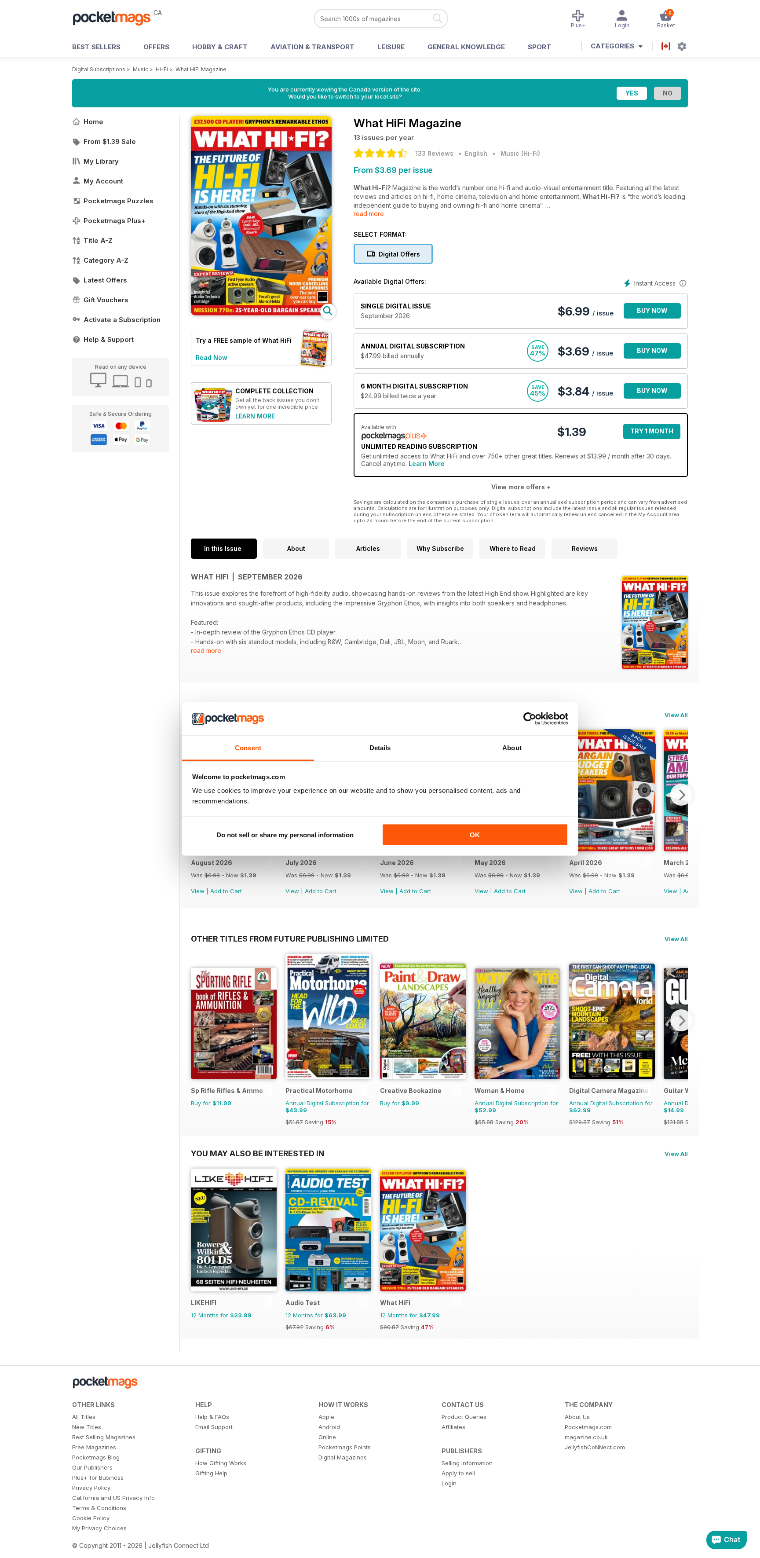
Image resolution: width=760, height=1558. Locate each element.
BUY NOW (652, 310)
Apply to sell (458, 1473)
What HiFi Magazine (201, 69)
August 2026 (211, 862)
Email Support (214, 1426)
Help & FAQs (212, 1416)
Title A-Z (98, 240)
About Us (577, 1416)
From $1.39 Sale (110, 141)
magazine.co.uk (586, 1437)
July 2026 (301, 862)
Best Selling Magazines (103, 1437)
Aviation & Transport (312, 47)
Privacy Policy (91, 1487)
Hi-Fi (162, 69)
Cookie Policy (91, 1517)
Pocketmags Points (344, 1447)
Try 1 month (651, 431)
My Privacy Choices (99, 1528)
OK (475, 834)
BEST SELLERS (96, 47)
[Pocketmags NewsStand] (116, 17)
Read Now (211, 357)
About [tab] (512, 748)
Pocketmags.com (588, 1426)
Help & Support (109, 339)
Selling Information (467, 1462)
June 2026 (397, 862)
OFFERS (156, 47)
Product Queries (464, 1416)
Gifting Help (211, 1473)
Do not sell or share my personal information (285, 834)
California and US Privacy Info (113, 1497)
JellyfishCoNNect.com (595, 1447)
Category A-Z (106, 260)
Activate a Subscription (122, 319)
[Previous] (197, 1020)
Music (140, 69)
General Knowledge (466, 47)
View (198, 890)
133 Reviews (434, 153)
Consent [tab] (248, 748)
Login (449, 1483)
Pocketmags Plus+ (115, 220)
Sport (539, 47)
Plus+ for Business (98, 1477)
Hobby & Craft (220, 47)
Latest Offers (105, 280)
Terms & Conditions (99, 1507)
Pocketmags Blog (96, 1457)
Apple (326, 1416)
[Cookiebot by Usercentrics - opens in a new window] (529, 719)
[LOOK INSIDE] (261, 313)
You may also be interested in (257, 1153)
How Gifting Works (220, 1462)
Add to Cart (226, 890)
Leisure (391, 47)
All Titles (83, 1416)
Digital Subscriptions (98, 69)
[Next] (681, 795)
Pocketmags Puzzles (118, 201)
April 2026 (585, 862)
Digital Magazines (342, 1457)
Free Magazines (94, 1447)
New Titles (86, 1426)
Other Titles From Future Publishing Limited (290, 938)
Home (93, 121)
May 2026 (490, 862)
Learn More (427, 463)
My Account (103, 181)
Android (329, 1426)
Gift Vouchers (106, 300)
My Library (101, 161)
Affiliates (453, 1426)
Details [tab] (380, 748)
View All (676, 715)
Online (327, 1437)
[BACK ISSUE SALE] (612, 849)
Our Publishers (92, 1467)
